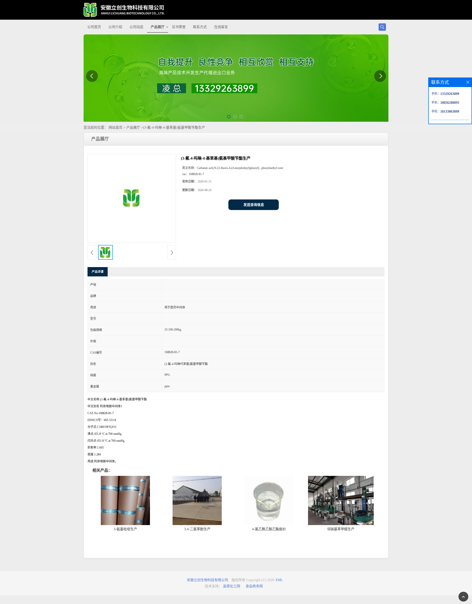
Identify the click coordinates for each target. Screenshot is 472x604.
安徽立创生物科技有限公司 (207, 580)
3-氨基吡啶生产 (125, 529)
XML (279, 580)
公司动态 (136, 27)
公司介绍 (115, 27)
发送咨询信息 (253, 205)
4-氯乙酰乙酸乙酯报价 (269, 529)
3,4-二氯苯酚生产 (197, 529)
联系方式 (200, 27)
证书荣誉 (179, 27)
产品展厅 (157, 27)
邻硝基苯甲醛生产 (340, 529)
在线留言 (221, 27)
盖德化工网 (231, 586)
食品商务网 (254, 586)
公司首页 (94, 27)
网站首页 (115, 127)
